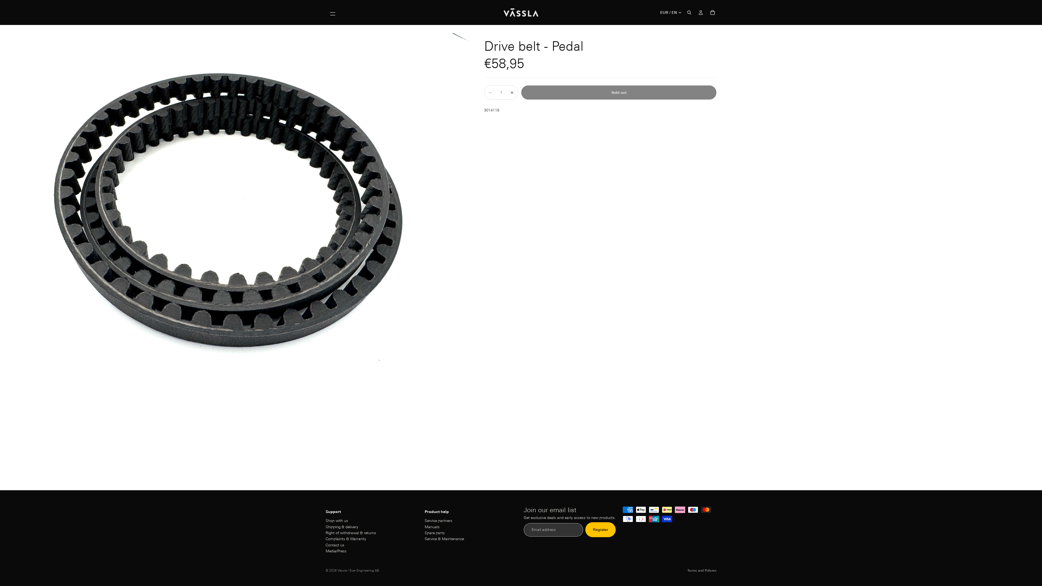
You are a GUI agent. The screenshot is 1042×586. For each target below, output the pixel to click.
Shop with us (337, 520)
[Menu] (333, 12)
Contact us (335, 545)
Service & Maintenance (444, 539)
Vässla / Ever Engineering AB (358, 570)
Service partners (438, 520)
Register (600, 530)
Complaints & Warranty (346, 539)
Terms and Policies (701, 570)
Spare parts (435, 533)
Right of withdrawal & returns (351, 533)
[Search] (689, 12)
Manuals (432, 527)
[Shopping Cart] (713, 12)
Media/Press (336, 551)
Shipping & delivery (342, 527)
